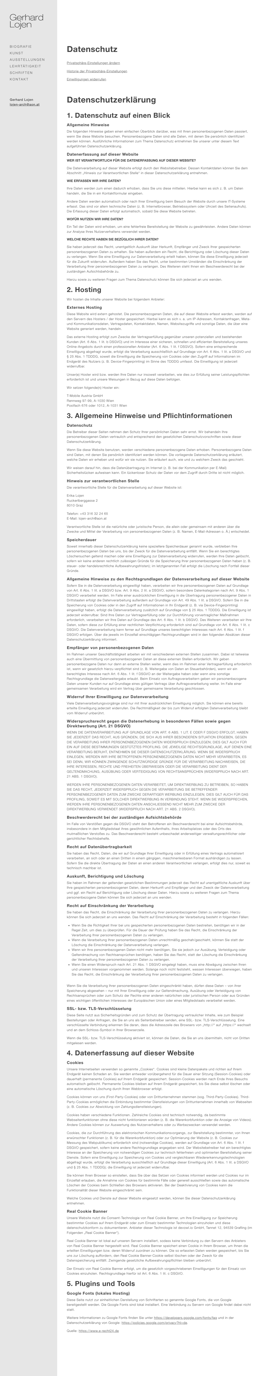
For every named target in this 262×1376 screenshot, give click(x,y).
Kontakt (19, 79)
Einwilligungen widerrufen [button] (86, 79)
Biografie (21, 46)
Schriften (21, 73)
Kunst (17, 53)
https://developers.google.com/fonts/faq (185, 1318)
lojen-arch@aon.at (25, 104)
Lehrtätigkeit (25, 66)
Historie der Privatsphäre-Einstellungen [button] (97, 71)
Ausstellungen (27, 60)
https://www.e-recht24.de (99, 1331)
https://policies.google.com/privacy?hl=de (154, 1323)
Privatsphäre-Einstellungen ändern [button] (93, 63)
